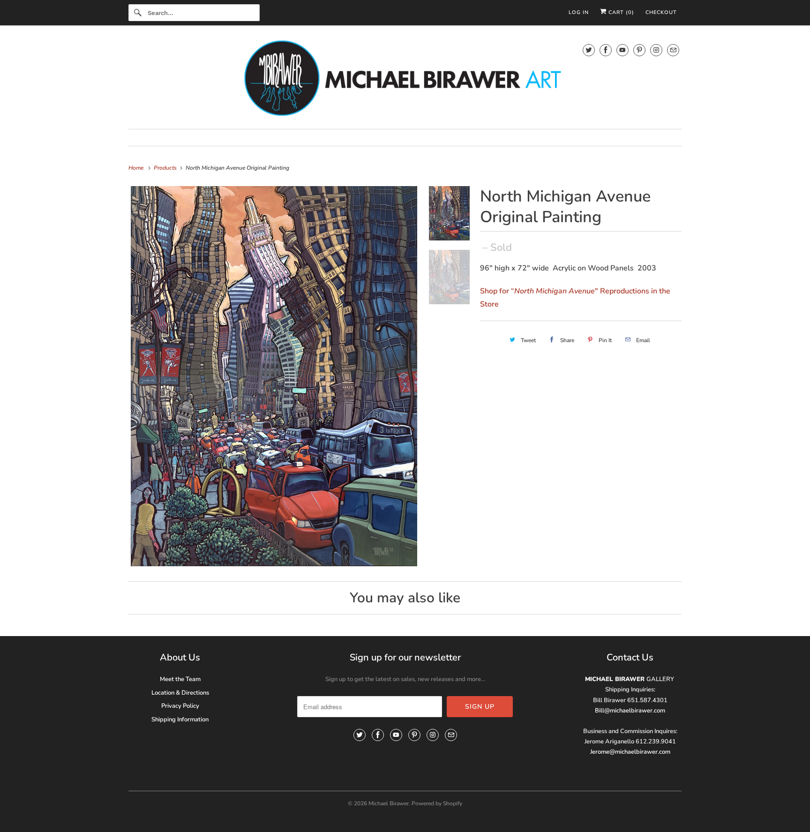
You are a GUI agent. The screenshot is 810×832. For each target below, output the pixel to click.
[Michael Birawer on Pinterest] (639, 49)
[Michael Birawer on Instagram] (656, 49)
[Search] (137, 12)
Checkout (661, 12)
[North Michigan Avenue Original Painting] (274, 376)
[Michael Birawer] (405, 79)
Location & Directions (180, 693)
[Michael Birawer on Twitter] (589, 49)
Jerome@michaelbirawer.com (630, 752)
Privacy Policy (180, 706)
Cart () (620, 12)
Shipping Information (180, 719)
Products (166, 168)
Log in (579, 12)
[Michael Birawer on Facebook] (606, 49)
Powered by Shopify (437, 803)
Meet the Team (180, 679)
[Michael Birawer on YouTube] (622, 49)
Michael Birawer (388, 803)
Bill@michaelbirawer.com (630, 710)
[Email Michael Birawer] (673, 49)
